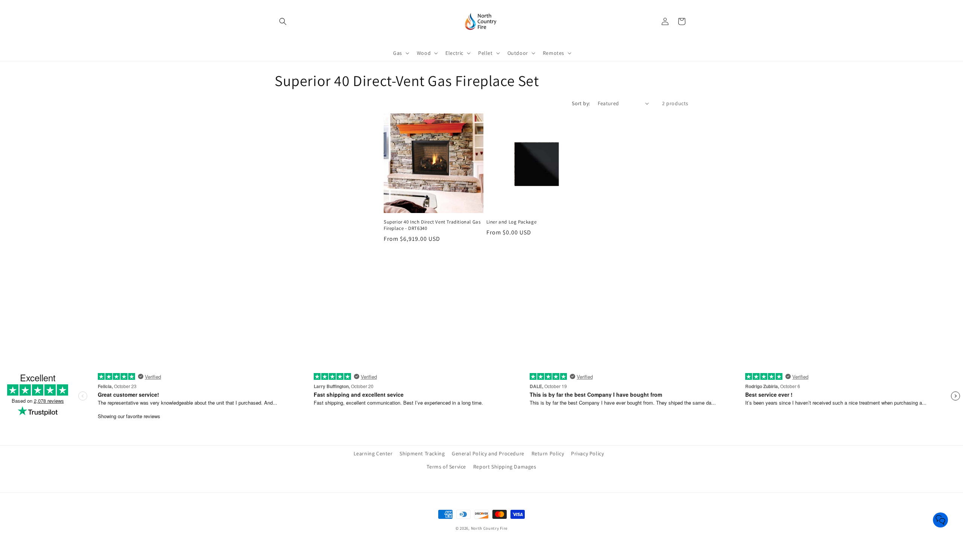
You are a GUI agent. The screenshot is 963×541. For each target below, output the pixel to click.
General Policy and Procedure (488, 453)
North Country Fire (489, 528)
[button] (283, 21)
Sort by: (581, 103)
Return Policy (548, 453)
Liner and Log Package (511, 222)
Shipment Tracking (422, 453)
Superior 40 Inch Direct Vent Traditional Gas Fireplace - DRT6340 (432, 225)
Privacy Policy (587, 453)
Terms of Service (446, 466)
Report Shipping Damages (504, 466)
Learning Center (373, 453)
